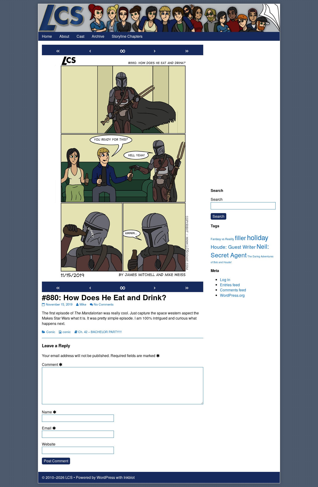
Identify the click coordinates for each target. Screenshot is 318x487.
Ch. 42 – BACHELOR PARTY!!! (100, 332)
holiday (257, 237)
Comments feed (233, 290)
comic (67, 332)
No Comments (104, 304)
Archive (98, 36)
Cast (80, 36)
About (64, 36)
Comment (53, 364)
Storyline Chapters (127, 36)
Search (217, 199)
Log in (225, 279)
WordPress (106, 477)
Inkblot (129, 477)
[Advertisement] (243, 114)
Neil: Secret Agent (240, 250)
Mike (82, 304)
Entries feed (230, 284)
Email (49, 428)
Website (48, 444)
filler (240, 237)
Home (47, 36)
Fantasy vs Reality (222, 239)
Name (50, 412)
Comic (50, 332)
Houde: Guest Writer (233, 246)
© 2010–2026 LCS (57, 477)
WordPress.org (232, 295)
